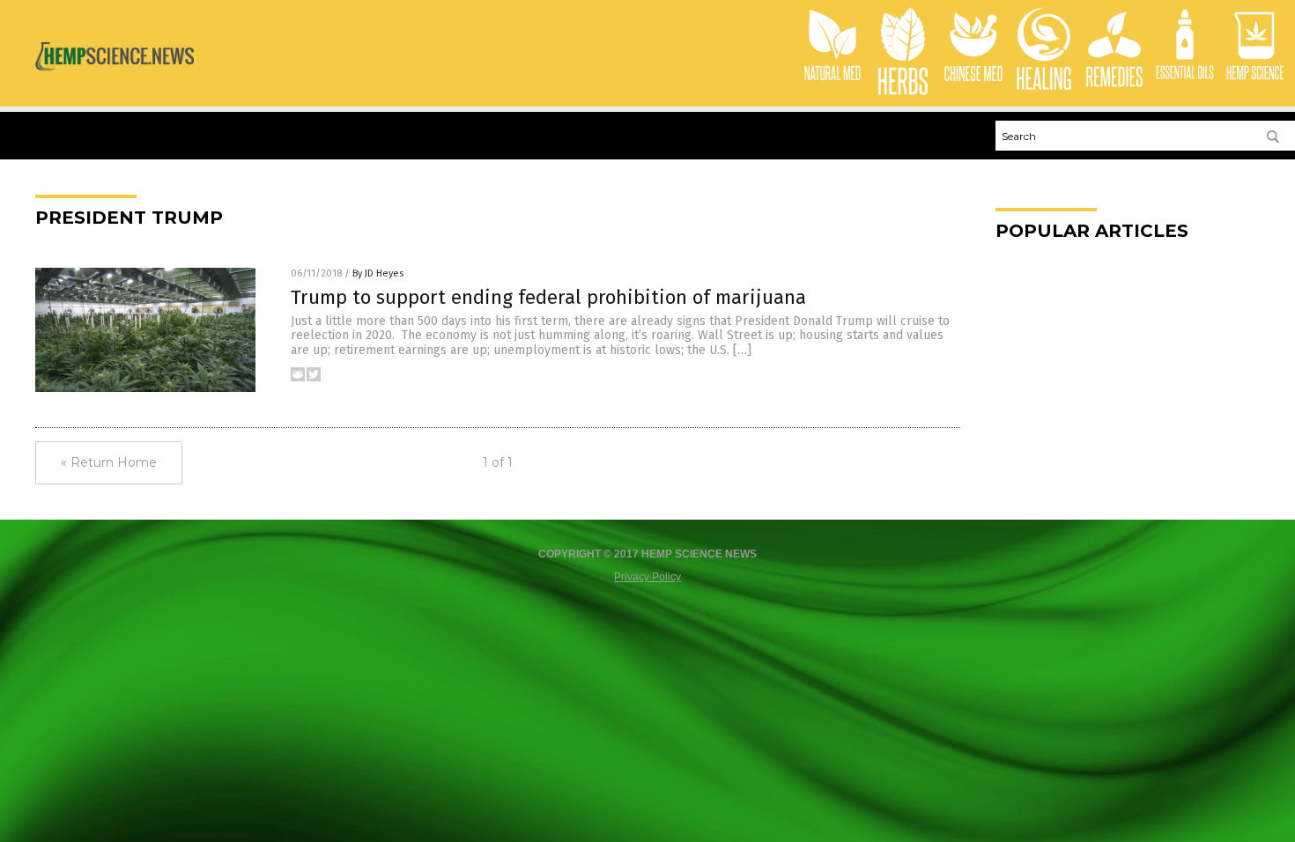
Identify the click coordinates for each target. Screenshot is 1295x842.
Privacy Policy (647, 577)
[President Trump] (114, 76)
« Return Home (109, 462)
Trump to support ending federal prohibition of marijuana (548, 297)
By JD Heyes (377, 273)
